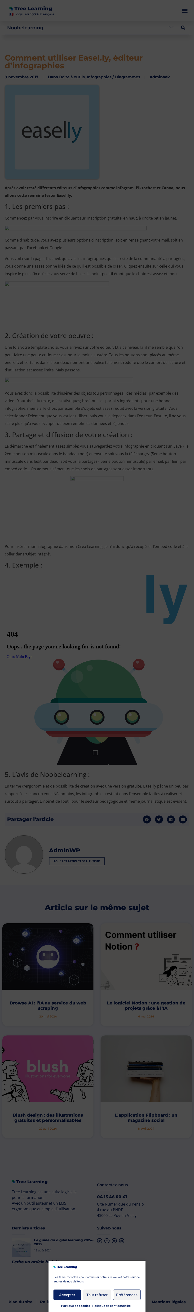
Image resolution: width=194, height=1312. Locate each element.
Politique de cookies (75, 1306)
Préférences (126, 1295)
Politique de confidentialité (111, 1306)
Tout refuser (97, 1295)
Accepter (67, 1295)
